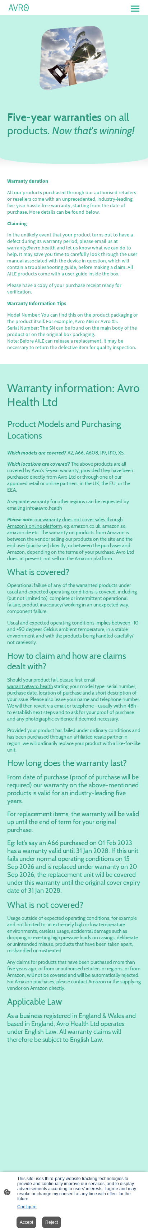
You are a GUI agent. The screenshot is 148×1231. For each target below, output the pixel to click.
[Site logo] (18, 8)
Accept (26, 1222)
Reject (51, 1222)
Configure (27, 1206)
